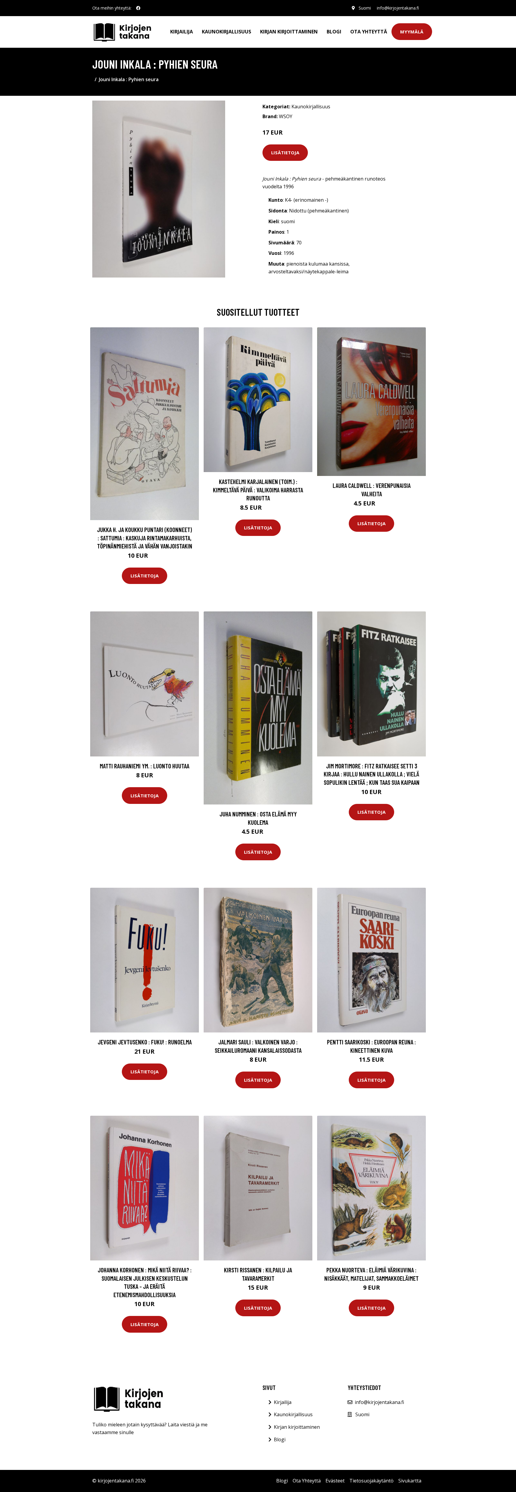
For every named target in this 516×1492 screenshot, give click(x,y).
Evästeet (335, 1480)
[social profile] (138, 8)
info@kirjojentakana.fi (398, 8)
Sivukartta (409, 1480)
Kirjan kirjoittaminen (289, 31)
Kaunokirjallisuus (226, 31)
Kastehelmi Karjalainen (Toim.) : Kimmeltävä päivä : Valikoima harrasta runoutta (258, 490)
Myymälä (411, 32)
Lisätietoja (285, 152)
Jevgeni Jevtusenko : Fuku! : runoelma (145, 1042)
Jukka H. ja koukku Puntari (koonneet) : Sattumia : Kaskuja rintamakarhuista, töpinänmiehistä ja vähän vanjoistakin (144, 538)
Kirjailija (181, 31)
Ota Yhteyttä (368, 31)
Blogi (334, 31)
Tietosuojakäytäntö (371, 1480)
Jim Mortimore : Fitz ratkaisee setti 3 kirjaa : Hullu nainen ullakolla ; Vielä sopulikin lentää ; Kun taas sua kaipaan (372, 774)
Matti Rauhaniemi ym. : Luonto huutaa (144, 766)
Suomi (365, 8)
